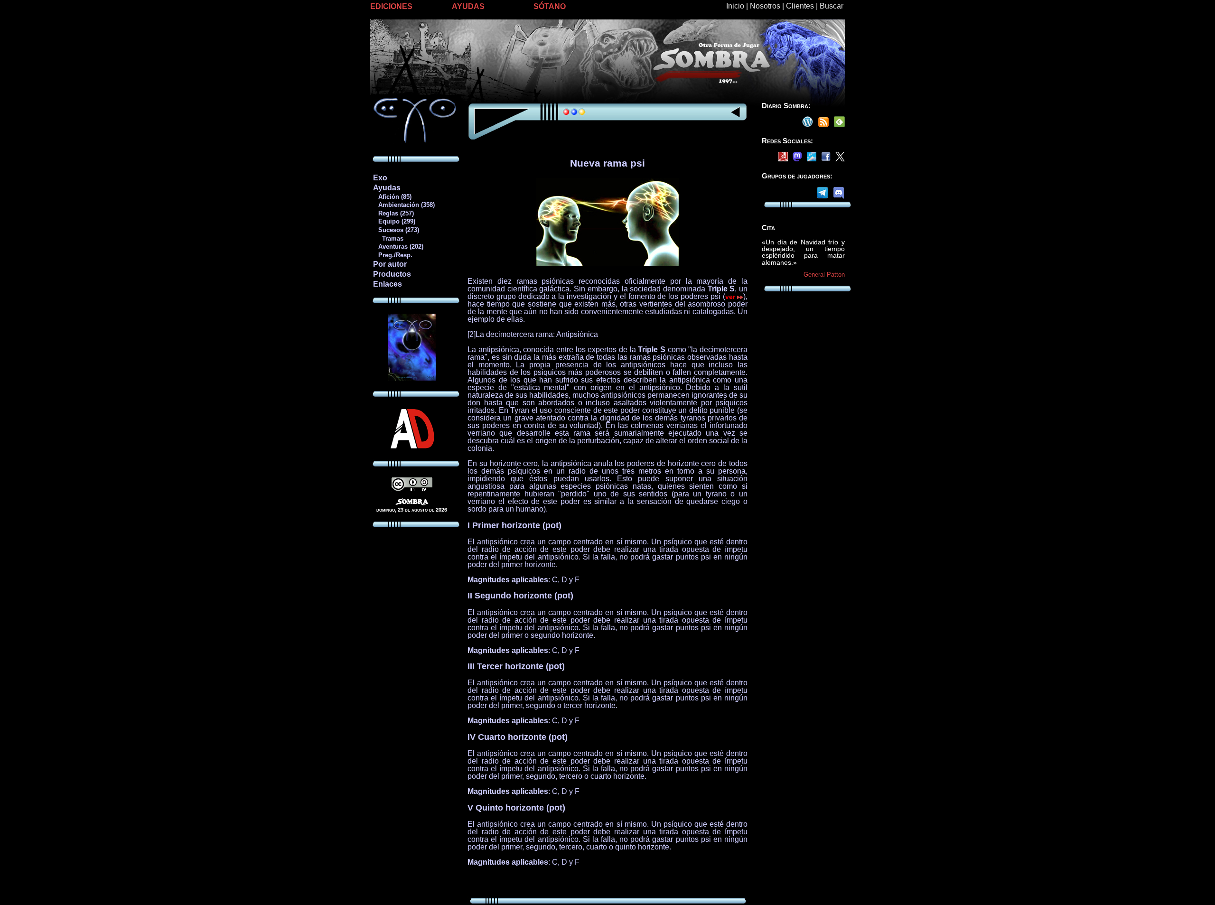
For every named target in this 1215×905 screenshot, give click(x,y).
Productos (392, 274)
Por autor (390, 264)
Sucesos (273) (396, 229)
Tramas (388, 238)
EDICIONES (391, 6)
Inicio (735, 6)
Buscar (831, 6)
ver (731, 296)
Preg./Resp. (392, 255)
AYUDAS (468, 6)
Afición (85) (392, 196)
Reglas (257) (393, 213)
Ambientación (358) (404, 204)
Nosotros (765, 6)
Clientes (800, 6)
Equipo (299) (394, 221)
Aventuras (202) (398, 246)
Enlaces (387, 284)
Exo (380, 178)
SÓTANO (549, 6)
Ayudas (387, 188)
